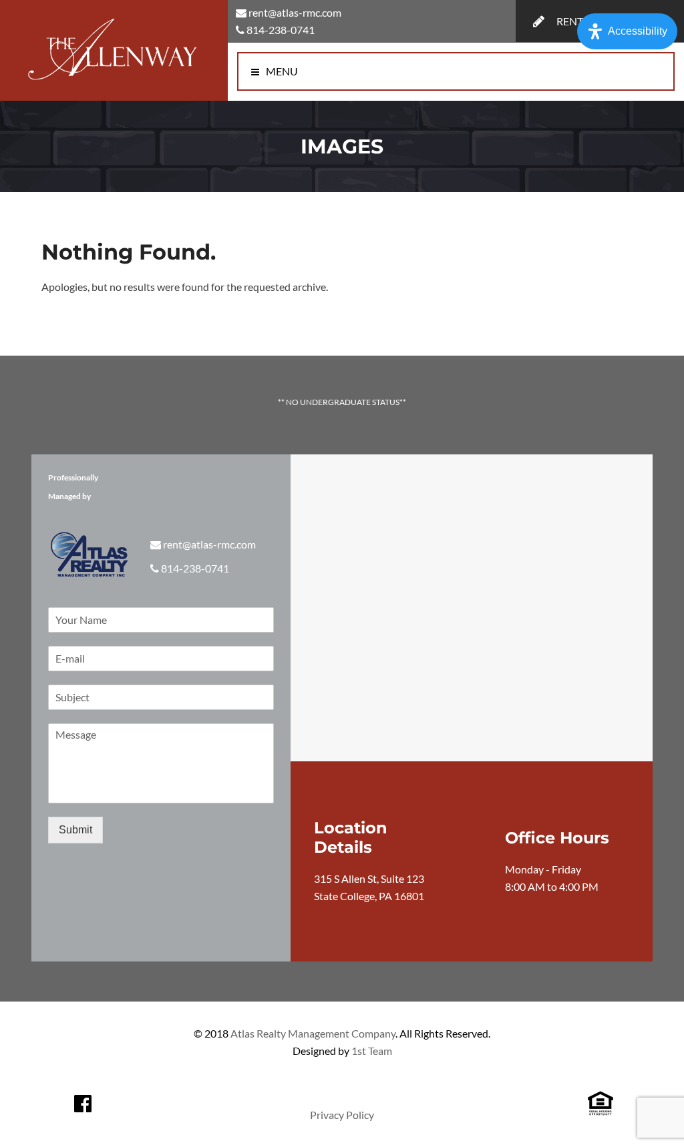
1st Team (371, 1050)
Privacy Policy (342, 1114)
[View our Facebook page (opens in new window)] (83, 1103)
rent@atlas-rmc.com (294, 12)
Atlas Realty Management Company (312, 1033)
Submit (75, 829)
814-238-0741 (280, 29)
